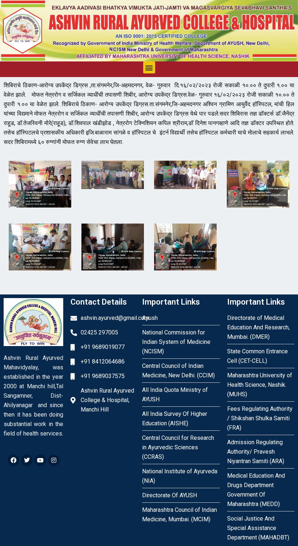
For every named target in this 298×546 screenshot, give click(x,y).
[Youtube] (40, 460)
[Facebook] (13, 460)
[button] (149, 67)
